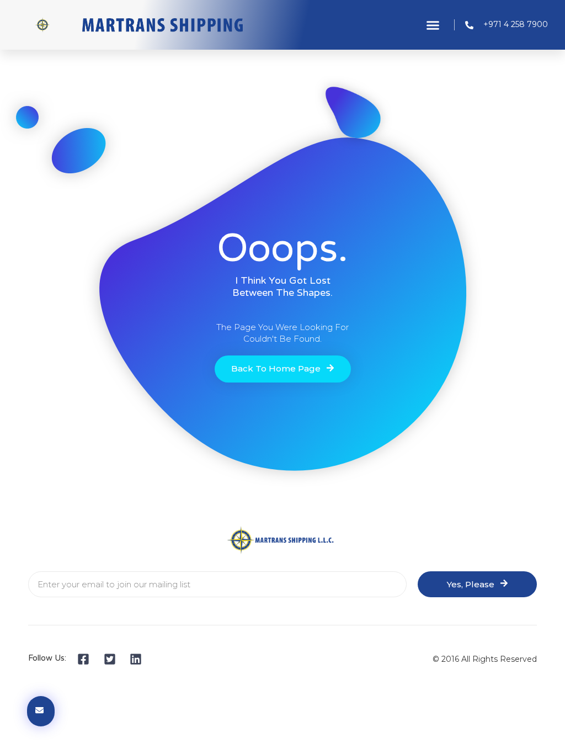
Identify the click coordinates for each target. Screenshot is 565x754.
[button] (433, 24)
